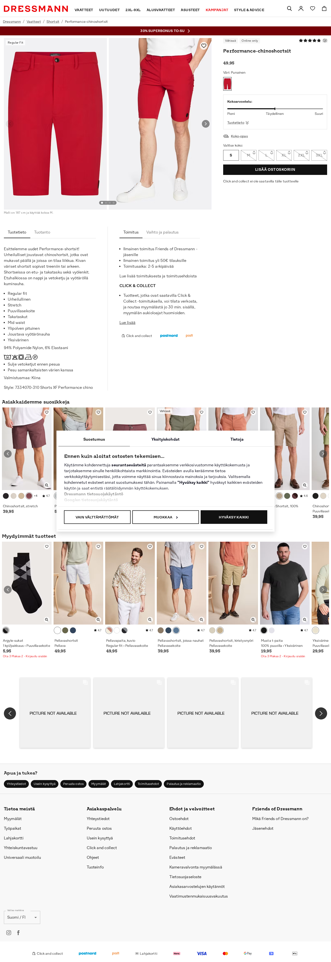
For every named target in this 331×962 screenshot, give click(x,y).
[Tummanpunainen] (29, 496)
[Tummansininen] (124, 630)
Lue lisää (127, 322)
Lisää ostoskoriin (275, 170)
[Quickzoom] (47, 485)
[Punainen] (227, 84)
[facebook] (18, 933)
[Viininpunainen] (295, 496)
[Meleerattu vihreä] (287, 496)
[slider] (275, 108)
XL (284, 155)
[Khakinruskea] (220, 630)
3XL (319, 155)
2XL (301, 155)
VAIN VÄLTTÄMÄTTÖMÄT (97, 517)
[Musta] (6, 496)
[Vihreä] (65, 630)
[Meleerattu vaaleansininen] (176, 630)
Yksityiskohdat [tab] (165, 439)
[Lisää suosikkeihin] (204, 46)
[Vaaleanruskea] (161, 630)
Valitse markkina (15, 910)
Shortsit (53, 21)
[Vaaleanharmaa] (13, 496)
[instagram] (9, 933)
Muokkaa (163, 517)
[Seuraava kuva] (206, 124)
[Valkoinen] (57, 630)
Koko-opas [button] (239, 136)
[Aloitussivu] (36, 9)
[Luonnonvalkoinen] (212, 630)
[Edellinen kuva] (10, 124)
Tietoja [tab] (237, 439)
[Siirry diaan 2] (106, 203)
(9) (325, 40)
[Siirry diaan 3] (110, 203)
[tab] (17, 232)
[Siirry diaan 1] (102, 203)
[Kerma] (315, 630)
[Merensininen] (73, 630)
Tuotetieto (235, 123)
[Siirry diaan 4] (114, 203)
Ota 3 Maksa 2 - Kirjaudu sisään (25, 656)
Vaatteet (34, 21)
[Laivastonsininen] (168, 630)
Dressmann (12, 21)
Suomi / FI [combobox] (16, 917)
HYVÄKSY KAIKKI (234, 517)
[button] (55, 713)
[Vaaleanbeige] (21, 496)
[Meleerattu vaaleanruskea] (279, 496)
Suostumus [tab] (94, 439)
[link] (301, 8)
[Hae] (289, 8)
